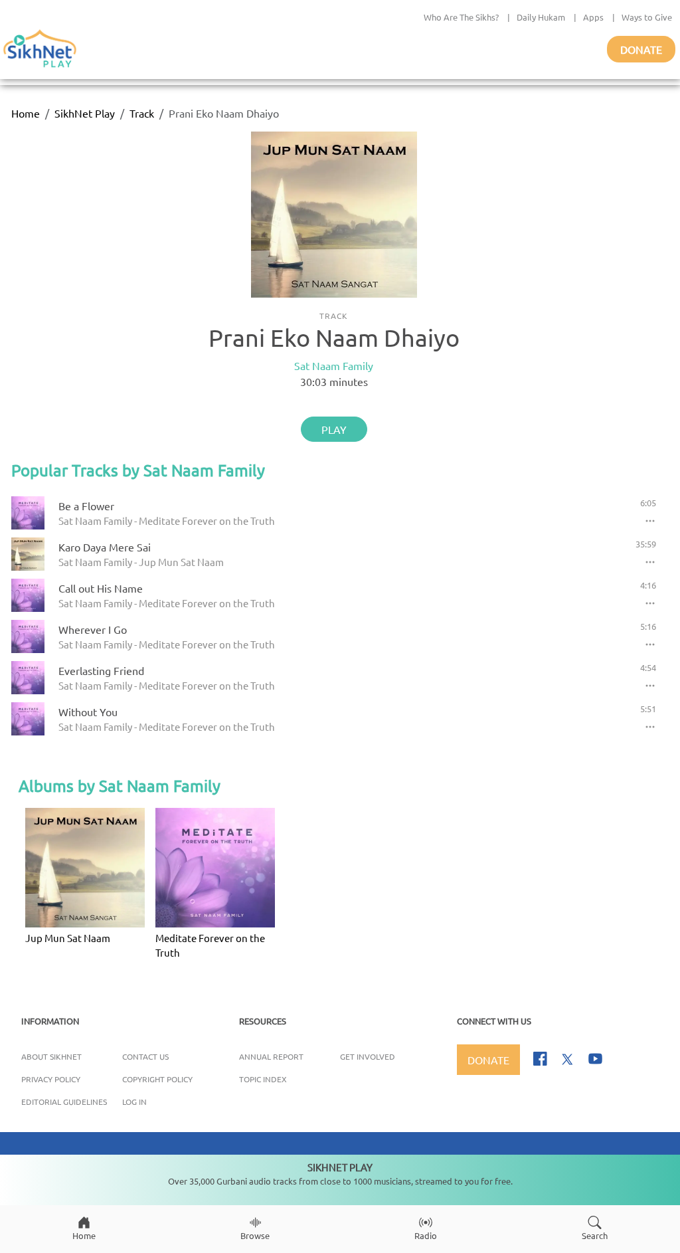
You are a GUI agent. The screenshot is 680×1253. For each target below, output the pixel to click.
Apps (593, 17)
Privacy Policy (50, 1079)
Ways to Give (647, 17)
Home (25, 113)
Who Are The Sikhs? (461, 17)
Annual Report (271, 1056)
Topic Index (263, 1079)
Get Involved (367, 1056)
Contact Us (145, 1056)
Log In (134, 1101)
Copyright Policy (157, 1079)
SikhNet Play (84, 113)
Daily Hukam (541, 17)
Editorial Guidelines (64, 1101)
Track (141, 113)
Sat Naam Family (333, 365)
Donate (641, 49)
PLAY (334, 429)
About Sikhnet (51, 1056)
